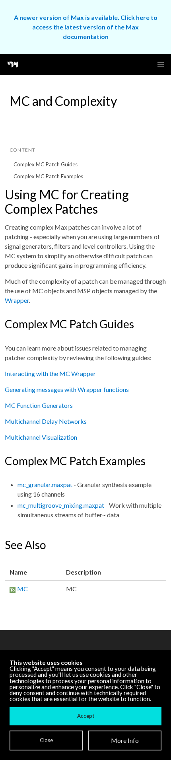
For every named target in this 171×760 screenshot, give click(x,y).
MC (22, 588)
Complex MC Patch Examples (48, 176)
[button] (160, 64)
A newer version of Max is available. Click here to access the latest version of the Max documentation (85, 27)
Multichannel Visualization (41, 437)
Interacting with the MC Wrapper (50, 373)
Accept (85, 716)
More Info (125, 740)
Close (46, 740)
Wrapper (17, 300)
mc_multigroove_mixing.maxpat (60, 505)
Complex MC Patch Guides (46, 164)
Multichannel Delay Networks (46, 421)
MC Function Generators (39, 405)
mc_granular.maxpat (44, 484)
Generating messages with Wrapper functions (67, 389)
